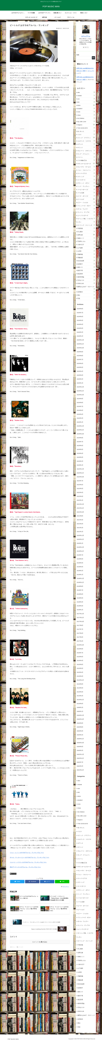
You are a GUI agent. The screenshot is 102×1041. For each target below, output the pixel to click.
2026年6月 (80, 316)
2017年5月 (80, 637)
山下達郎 (86, 248)
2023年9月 (80, 437)
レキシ (86, 222)
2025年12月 (80, 340)
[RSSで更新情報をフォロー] (88, 47)
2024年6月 (80, 410)
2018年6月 (80, 594)
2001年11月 (80, 770)
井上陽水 (86, 231)
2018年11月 (80, 582)
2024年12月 (80, 387)
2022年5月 (80, 488)
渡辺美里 (86, 274)
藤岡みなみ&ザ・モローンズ (86, 287)
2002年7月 (80, 762)
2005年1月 (80, 711)
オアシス (86, 144)
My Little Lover (86, 121)
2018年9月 (80, 586)
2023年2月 (80, 461)
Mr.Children (86, 118)
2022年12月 (80, 469)
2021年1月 (80, 531)
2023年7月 (80, 441)
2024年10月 (80, 394)
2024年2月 (80, 418)
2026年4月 (80, 324)
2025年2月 (80, 379)
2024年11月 (80, 391)
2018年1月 (80, 609)
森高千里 (86, 270)
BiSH (86, 105)
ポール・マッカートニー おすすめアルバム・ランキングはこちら (29, 857)
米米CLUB (86, 283)
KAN (86, 112)
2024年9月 (80, 398)
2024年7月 (80, 406)
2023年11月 (80, 430)
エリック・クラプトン (86, 137)
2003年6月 (80, 746)
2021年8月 (80, 516)
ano (86, 99)
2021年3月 (80, 523)
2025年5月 (80, 367)
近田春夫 (86, 292)
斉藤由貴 (86, 257)
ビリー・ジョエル (86, 202)
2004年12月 (80, 715)
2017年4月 (80, 641)
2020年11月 (80, 539)
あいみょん (86, 131)
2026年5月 (80, 320)
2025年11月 (80, 344)
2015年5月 (80, 668)
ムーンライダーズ (86, 215)
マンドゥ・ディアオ (86, 212)
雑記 (86, 295)
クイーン (86, 157)
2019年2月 (80, 570)
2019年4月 (80, 563)
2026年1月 (80, 336)
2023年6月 (80, 445)
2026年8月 (80, 308)
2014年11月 (80, 680)
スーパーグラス (86, 173)
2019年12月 (80, 547)
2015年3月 (80, 676)
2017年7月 (80, 629)
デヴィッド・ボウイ (86, 183)
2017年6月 (80, 633)
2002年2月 (80, 766)
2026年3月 (80, 328)
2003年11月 (80, 738)
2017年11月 (80, 617)
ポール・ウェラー (86, 209)
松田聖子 (86, 264)
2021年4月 (80, 520)
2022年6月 (80, 484)
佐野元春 (86, 235)
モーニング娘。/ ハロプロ (86, 218)
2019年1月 (80, 574)
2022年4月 (80, 492)
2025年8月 (80, 355)
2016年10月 (80, 645)
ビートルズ (13, 873)
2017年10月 (80, 621)
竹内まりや (86, 280)
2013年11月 (80, 699)
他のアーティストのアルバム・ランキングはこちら (25, 867)
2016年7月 (80, 653)
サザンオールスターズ (86, 163)
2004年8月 (80, 727)
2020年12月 (80, 535)
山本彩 (86, 251)
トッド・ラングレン (86, 186)
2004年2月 (80, 735)
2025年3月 (80, 375)
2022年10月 (80, 477)
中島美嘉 (86, 228)
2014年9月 (80, 684)
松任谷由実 (86, 261)
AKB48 (86, 95)
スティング (86, 176)
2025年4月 (80, 371)
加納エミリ (86, 238)
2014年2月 (80, 695)
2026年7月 (80, 312)
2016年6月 (80, 656)
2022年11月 (80, 473)
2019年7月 (80, 555)
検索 (77, 55)
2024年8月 (80, 402)
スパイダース (86, 180)
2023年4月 (80, 453)
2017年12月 (80, 613)
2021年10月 (80, 512)
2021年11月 (80, 508)
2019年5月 (80, 559)
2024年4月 (80, 414)
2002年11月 (80, 758)
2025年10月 (80, 348)
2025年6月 (80, 363)
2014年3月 (80, 692)
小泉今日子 (86, 244)
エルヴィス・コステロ (86, 141)
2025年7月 (80, 359)
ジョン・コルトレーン (86, 170)
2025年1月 (80, 383)
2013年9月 (80, 703)
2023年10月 (80, 434)
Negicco (86, 125)
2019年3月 (80, 566)
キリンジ (86, 147)
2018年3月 (80, 606)
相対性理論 (86, 277)
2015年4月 (80, 672)
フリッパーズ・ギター (86, 206)
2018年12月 (80, 578)
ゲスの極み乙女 (86, 160)
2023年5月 (80, 449)
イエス (86, 134)
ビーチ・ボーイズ (86, 196)
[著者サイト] (84, 47)
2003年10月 (80, 742)
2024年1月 (80, 422)
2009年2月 (80, 707)
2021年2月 (80, 527)
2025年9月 (80, 351)
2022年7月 (80, 481)
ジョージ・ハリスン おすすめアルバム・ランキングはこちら (28, 862)
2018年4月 (80, 602)
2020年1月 (80, 543)
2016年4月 (80, 660)
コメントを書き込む (39, 942)
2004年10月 (80, 719)
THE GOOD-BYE (86, 128)
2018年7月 (80, 590)
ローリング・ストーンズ (86, 225)
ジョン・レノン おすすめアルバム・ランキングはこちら (27, 852)
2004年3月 (80, 731)
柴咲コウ (86, 267)
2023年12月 (80, 426)
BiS (86, 102)
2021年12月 (80, 504)
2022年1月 (80, 500)
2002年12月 (80, 754)
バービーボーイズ (86, 189)
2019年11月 (80, 551)
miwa (86, 115)
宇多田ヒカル (86, 241)
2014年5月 (80, 688)
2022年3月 (80, 496)
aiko (86, 92)
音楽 (86, 298)
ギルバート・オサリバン (86, 150)
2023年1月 (80, 465)
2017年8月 (80, 625)
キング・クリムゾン (86, 154)
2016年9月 (80, 649)
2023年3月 (80, 457)
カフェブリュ (85, 36)
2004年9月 (80, 723)
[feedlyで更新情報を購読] (86, 47)
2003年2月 (80, 750)
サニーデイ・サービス (86, 167)
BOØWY (86, 108)
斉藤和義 (86, 254)
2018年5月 (80, 598)
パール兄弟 (86, 193)
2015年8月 (80, 664)
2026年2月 (80, 332)
